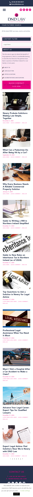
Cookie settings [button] (25, 491)
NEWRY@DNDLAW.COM (17, 478)
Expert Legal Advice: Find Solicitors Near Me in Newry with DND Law (16, 449)
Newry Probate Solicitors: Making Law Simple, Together (15, 115)
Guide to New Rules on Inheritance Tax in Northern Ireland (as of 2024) (16, 257)
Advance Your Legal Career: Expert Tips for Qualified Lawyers (16, 410)
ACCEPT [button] (16, 494)
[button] (4, 9)
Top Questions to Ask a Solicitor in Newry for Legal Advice (16, 294)
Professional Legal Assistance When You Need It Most (16, 333)
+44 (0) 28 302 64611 (17, 476)
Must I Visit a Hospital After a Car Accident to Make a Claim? (16, 371)
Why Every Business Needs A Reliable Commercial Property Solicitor (16, 186)
